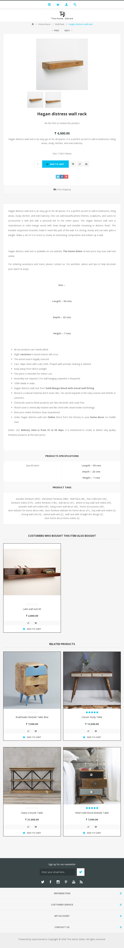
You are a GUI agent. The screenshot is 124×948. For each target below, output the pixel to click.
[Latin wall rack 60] (32, 572)
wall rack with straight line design (82, 514)
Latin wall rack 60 (32, 609)
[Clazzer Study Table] (92, 680)
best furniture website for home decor (65, 510)
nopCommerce (39, 939)
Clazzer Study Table (92, 717)
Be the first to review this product (62, 123)
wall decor (64, 502)
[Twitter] (42, 882)
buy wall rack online (102, 510)
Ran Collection (94, 498)
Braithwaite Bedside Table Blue (32, 717)
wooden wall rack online (31, 506)
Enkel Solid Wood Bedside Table (92, 812)
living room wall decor (61, 506)
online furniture (43, 502)
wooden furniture (25, 498)
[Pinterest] (65, 882)
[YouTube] (73, 882)
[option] (35, 100)
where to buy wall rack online (91, 502)
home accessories (89, 506)
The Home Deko (72, 251)
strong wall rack (29, 514)
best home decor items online (60, 518)
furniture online (19, 502)
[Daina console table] (32, 775)
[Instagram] (58, 882)
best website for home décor (23, 510)
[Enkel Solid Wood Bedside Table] (92, 775)
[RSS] (81, 882)
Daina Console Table (32, 812)
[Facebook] (50, 882)
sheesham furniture (52, 498)
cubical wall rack (51, 514)
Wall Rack (75, 498)
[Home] (32, 24)
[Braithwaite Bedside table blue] (32, 680)
